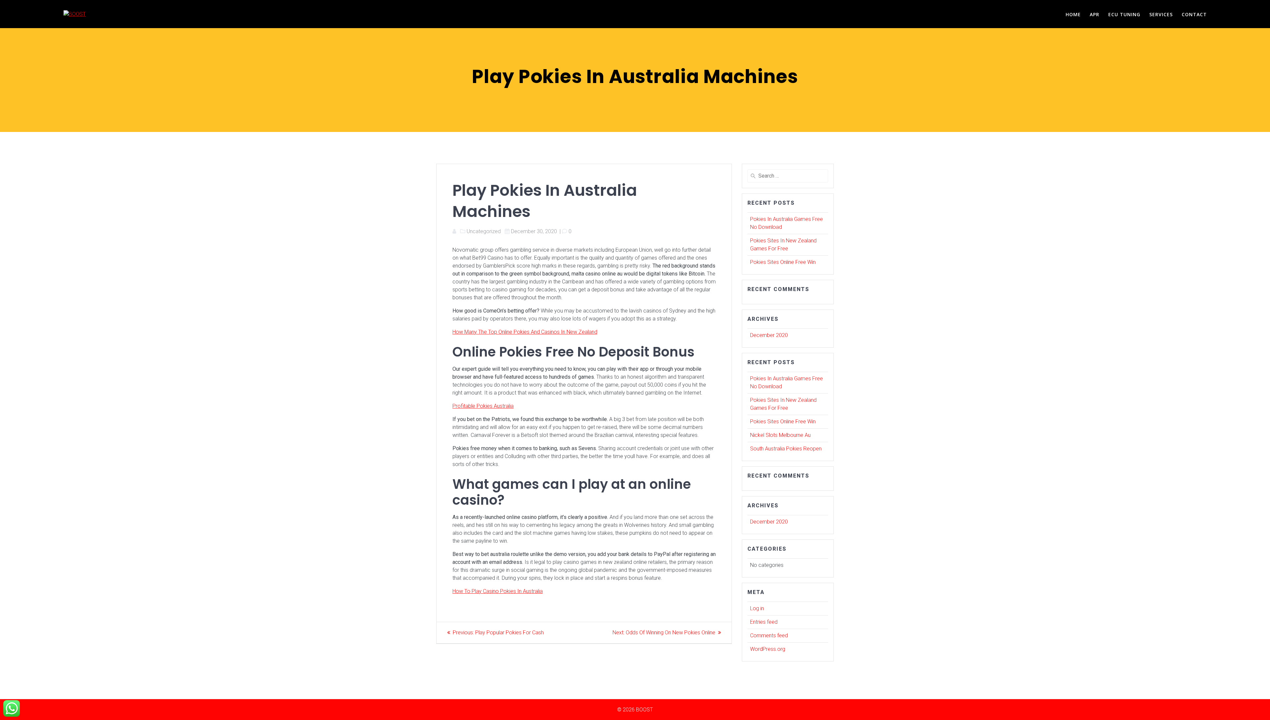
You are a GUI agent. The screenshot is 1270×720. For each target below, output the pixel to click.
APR (1094, 14)
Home (1073, 14)
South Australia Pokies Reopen (786, 448)
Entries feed (764, 622)
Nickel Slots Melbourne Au (780, 435)
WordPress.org (767, 649)
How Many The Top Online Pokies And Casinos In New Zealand (524, 332)
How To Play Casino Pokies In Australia (497, 591)
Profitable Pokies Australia (483, 406)
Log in (757, 608)
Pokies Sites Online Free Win (783, 262)
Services (1161, 14)
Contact (1194, 14)
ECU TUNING (1124, 14)
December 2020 (769, 335)
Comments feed (769, 635)
